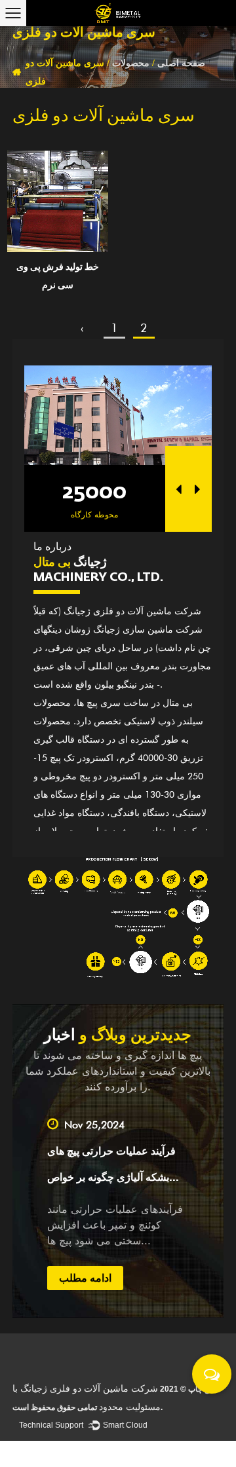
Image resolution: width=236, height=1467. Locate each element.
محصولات (130, 62)
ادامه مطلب (75, 1278)
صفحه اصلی (181, 62)
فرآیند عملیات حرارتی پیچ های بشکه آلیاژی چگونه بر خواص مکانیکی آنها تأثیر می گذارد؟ (101, 1178)
